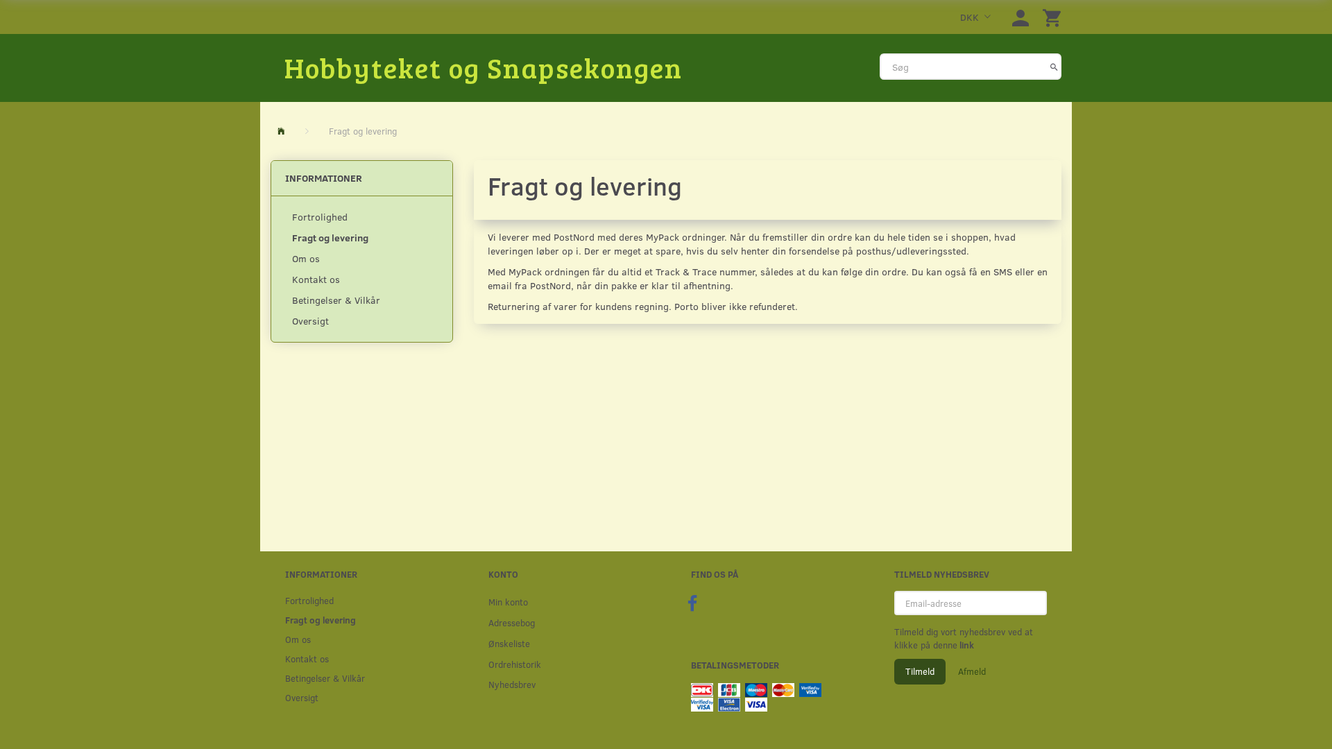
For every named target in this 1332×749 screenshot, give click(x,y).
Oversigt (310, 320)
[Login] (1020, 17)
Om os (306, 258)
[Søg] (1054, 67)
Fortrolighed (320, 216)
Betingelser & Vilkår (336, 300)
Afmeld (972, 671)
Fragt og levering (330, 237)
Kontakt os (316, 279)
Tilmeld (919, 671)
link (965, 645)
